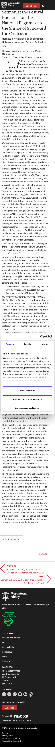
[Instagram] (15, 694)
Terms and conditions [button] (11, 738)
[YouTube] (20, 694)
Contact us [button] (7, 651)
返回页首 (42, 554)
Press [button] (4, 656)
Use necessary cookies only (27, 408)
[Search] (44, 6)
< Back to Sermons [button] (11, 539)
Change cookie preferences (26, 399)
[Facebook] (4, 694)
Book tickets (31, 6)
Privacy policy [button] (7, 736)
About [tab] (45, 344)
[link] (21, 716)
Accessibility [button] (8, 647)
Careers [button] (6, 661)
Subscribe (9, 708)
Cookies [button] (5, 733)
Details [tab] (27, 344)
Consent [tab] (10, 344)
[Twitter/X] (9, 694)
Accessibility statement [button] (11, 741)
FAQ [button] (4, 642)
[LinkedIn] (25, 694)
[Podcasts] (31, 694)
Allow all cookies (27, 390)
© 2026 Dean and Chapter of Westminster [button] (19, 728)
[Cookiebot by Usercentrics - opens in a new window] (40, 336)
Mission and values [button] (11, 637)
